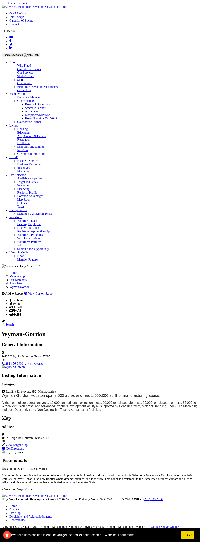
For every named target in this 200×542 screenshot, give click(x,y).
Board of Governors (37, 104)
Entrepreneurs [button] (18, 210)
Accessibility (17, 520)
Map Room (24, 199)
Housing (22, 129)
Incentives (23, 167)
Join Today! (16, 17)
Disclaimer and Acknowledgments (30, 516)
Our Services (25, 72)
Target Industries (27, 182)
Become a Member (29, 97)
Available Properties (29, 178)
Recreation (23, 139)
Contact (14, 24)
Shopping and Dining (30, 146)
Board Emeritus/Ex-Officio (41, 118)
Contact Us (24, 90)
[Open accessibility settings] (7, 535)
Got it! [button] (187, 535)
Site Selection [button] (17, 174)
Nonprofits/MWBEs (37, 115)
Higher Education (28, 227)
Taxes (20, 206)
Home (13, 506)
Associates (31, 111)
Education (23, 132)
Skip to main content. (15, 3)
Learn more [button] (126, 535)
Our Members (18, 13)
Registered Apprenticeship (33, 231)
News (20, 256)
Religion (22, 150)
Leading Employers (29, 224)
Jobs (20, 245)
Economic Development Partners (37, 86)
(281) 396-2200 (153, 499)
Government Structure (31, 153)
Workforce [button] (15, 217)
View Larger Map (16, 445)
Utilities (22, 203)
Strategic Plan (25, 76)
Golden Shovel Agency (165, 526)
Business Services (28, 160)
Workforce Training (29, 238)
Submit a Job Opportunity (33, 249)
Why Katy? (24, 65)
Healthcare (23, 143)
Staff (20, 79)
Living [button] (13, 125)
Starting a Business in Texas (34, 213)
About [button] (13, 62)
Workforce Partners (29, 241)
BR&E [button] (13, 157)
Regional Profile (27, 192)
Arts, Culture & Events (31, 136)
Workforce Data (27, 220)
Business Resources (29, 164)
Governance (24, 83)
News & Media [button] (18, 252)
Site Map (15, 513)
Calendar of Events (21, 20)
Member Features (28, 259)
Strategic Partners (35, 107)
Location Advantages (30, 196)
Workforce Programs (30, 234)
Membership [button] (17, 93)
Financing (23, 171)
